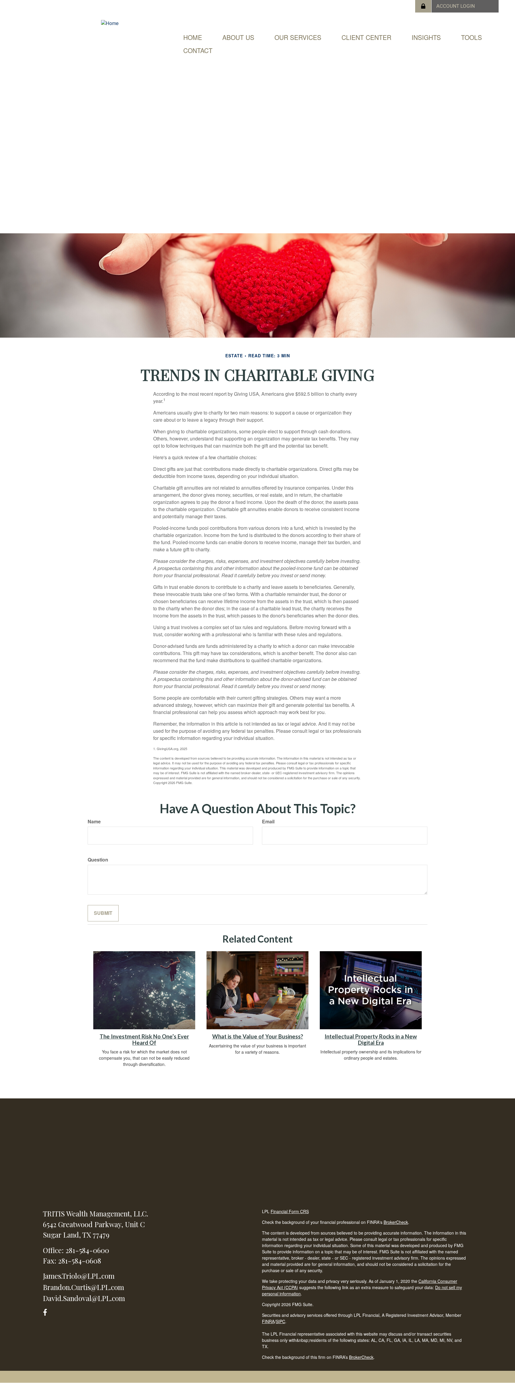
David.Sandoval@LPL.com (84, 1298)
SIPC (280, 1321)
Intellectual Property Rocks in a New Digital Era (371, 1039)
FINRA (268, 1321)
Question (98, 859)
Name (94, 821)
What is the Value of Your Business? (257, 1036)
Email (268, 821)
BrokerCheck (396, 1222)
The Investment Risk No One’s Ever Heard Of (144, 1039)
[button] (238, 37)
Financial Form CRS (290, 1211)
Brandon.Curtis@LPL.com (83, 1287)
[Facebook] (47, 1311)
